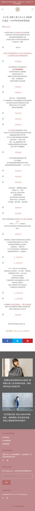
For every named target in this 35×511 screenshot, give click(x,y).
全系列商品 (5, 437)
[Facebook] (3, 460)
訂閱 (6, 482)
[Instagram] (7, 460)
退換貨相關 (5, 444)
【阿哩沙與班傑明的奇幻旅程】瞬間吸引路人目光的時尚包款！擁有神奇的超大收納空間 (17, 383)
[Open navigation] (3, 9)
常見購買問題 (6, 441)
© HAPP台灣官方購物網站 (17, 506)
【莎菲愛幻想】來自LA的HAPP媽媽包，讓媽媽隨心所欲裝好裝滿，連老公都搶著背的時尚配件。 (17, 417)
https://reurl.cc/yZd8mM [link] (21, 331)
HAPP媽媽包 (17, 33)
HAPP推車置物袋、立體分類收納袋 (20, 304)
